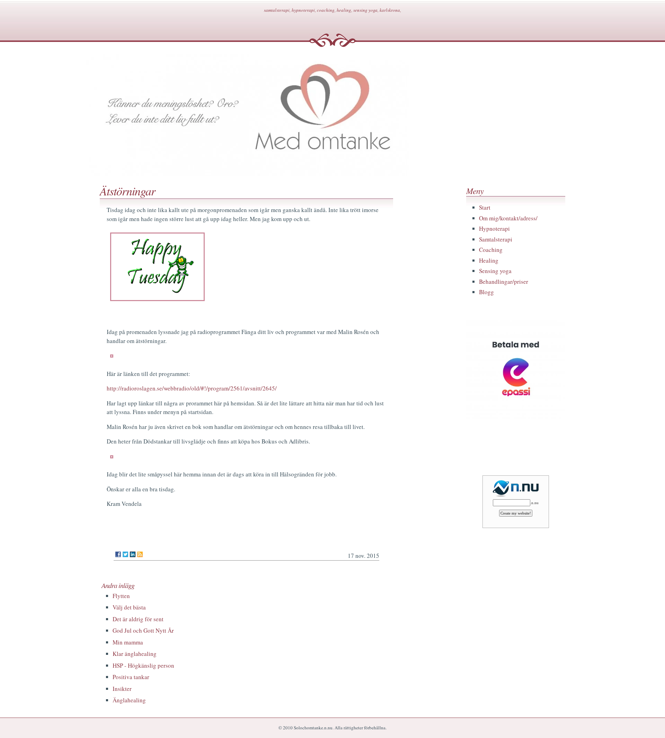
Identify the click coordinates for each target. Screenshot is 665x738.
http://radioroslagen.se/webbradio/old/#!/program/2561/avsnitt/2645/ (192, 388)
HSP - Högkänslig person (143, 665)
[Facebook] (118, 554)
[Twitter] (125, 554)
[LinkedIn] (132, 554)
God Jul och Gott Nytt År (143, 630)
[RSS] (140, 554)
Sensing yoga (495, 271)
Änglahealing (129, 700)
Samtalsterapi (495, 239)
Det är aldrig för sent (138, 619)
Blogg (486, 292)
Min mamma (128, 642)
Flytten (121, 596)
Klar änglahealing (135, 654)
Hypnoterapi (494, 228)
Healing (488, 260)
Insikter (122, 689)
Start (484, 207)
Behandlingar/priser (503, 281)
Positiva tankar (131, 677)
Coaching (491, 250)
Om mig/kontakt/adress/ (508, 218)
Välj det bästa (129, 607)
